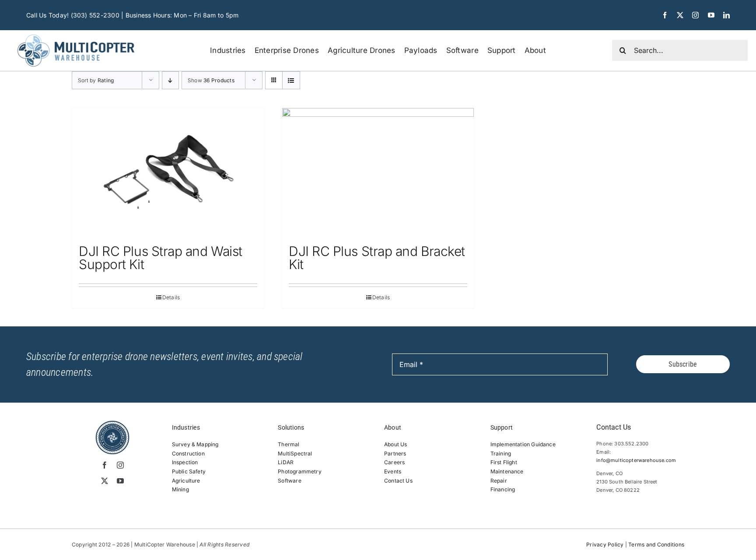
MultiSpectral (295, 453)
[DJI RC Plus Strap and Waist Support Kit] (168, 172)
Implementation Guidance (523, 444)
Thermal (288, 444)
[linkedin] (726, 15)
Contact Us (398, 480)
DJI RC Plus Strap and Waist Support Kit (160, 257)
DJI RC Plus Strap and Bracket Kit (377, 257)
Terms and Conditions (656, 544)
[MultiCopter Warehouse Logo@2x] (76, 33)
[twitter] (680, 15)
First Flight (503, 462)
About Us (395, 444)
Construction (188, 453)
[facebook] (665, 15)
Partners (395, 453)
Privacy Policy (604, 544)
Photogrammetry (300, 471)
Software (289, 480)
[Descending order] (170, 80)
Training (500, 453)
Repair (498, 480)
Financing (502, 489)
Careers (394, 462)
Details (171, 297)
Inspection (185, 462)
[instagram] (695, 15)
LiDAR (286, 462)
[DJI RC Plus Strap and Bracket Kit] (378, 172)
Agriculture (186, 480)
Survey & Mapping (195, 444)
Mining (180, 489)
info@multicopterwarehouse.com (636, 460)
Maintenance (507, 471)
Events (392, 471)
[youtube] (711, 15)
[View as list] (291, 80)
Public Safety (189, 471)
